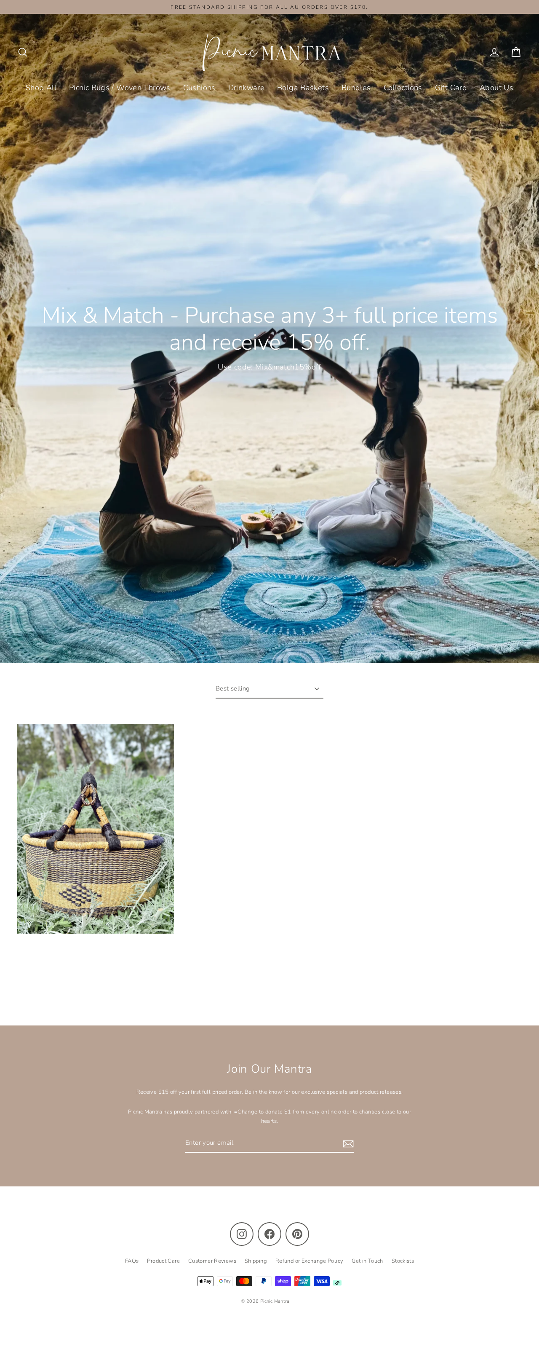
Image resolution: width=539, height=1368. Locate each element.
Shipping (256, 1261)
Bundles (356, 88)
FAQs (132, 1261)
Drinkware (246, 88)
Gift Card (451, 88)
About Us (496, 88)
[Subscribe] (347, 1143)
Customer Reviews (212, 1261)
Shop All (41, 88)
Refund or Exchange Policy (309, 1261)
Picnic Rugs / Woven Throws (120, 88)
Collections (403, 88)
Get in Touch (367, 1261)
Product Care (163, 1261)
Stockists (403, 1261)
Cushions (199, 88)
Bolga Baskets (303, 88)
